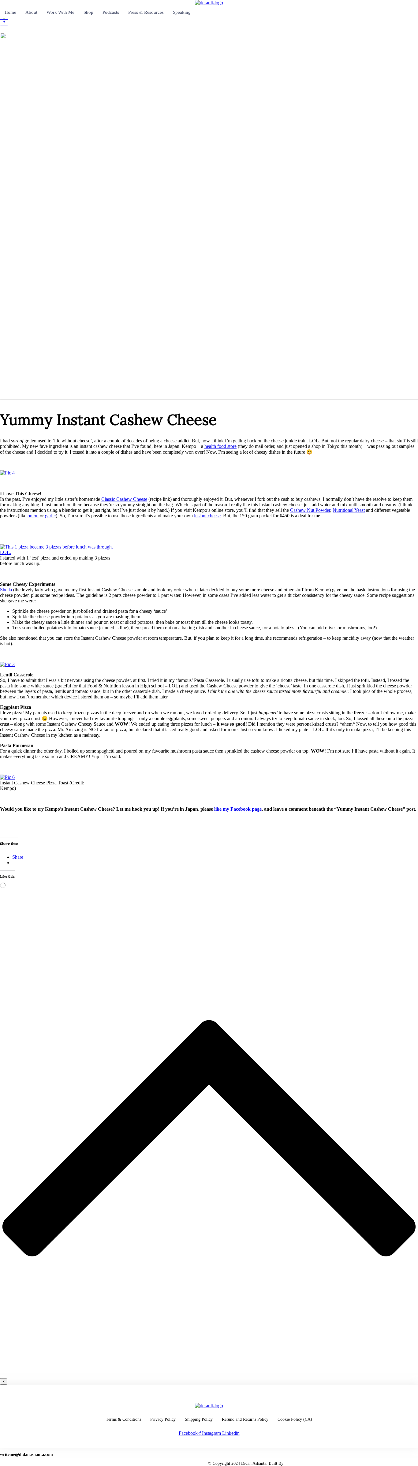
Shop (88, 12)
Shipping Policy (199, 1419)
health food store (220, 446)
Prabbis (291, 1463)
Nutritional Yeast (349, 510)
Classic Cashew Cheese (124, 499)
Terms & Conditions (123, 1419)
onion (33, 515)
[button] (209, 30)
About (31, 12)
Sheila (6, 589)
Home (10, 12)
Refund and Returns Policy (245, 1419)
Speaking (182, 12)
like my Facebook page (238, 809)
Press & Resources (146, 12)
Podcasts (111, 12)
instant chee (207, 515)
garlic (50, 515)
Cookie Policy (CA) (295, 1419)
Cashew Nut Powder (310, 510)
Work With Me (60, 12)
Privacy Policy (163, 1419)
